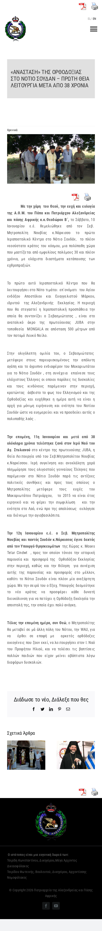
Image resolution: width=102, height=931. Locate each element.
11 (75, 178)
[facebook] (46, 906)
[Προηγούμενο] (10, 755)
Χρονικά (12, 130)
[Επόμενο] (91, 755)
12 (81, 178)
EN (94, 18)
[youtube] (56, 906)
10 (70, 178)
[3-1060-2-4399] (51, 159)
